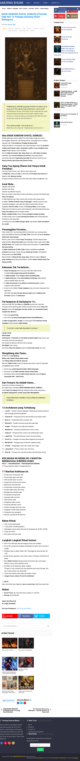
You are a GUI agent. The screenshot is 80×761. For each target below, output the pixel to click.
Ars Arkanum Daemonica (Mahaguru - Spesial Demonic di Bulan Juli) (38, 710)
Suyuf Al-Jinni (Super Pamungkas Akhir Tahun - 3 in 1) (9, 693)
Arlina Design (39, 758)
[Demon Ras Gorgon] (9, 643)
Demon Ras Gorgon (7, 650)
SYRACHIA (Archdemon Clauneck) (25, 692)
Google (10, 616)
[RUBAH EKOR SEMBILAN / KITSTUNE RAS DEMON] (9, 663)
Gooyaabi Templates (59, 758)
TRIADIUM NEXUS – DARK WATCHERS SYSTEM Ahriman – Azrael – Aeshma (69, 94)
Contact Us (31, 729)
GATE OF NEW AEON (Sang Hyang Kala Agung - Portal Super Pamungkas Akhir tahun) (69, 105)
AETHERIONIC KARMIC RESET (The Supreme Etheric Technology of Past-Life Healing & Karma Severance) (66, 51)
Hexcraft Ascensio (66, 122)
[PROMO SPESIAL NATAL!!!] (26, 662)
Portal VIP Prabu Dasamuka (66, 84)
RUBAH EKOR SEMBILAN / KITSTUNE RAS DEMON (9, 672)
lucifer (37, 8)
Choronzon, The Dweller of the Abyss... (69, 114)
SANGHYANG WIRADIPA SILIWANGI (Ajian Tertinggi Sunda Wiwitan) (11, 710)
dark (20, 8)
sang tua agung (44, 8)
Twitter (42, 616)
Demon (25, 8)
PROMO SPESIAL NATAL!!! (23, 670)
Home (4, 8)
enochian (31, 8)
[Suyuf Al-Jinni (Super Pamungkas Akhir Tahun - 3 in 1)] (9, 683)
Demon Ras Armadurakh (25, 650)
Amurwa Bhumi (23, 700)
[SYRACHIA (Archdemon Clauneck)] (26, 683)
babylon (9, 8)
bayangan (15, 8)
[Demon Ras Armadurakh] (26, 643)
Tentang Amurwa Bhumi (35, 732)
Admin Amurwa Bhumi (24, 608)
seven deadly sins (23, 30)
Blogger (75, 758)
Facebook (26, 616)
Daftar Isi (31, 727)
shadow (32, 30)
